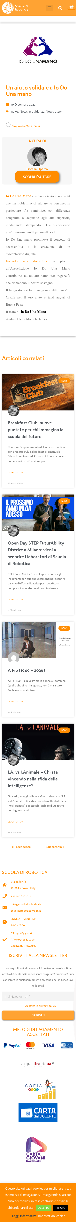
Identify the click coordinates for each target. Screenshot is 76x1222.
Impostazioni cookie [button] (51, 1216)
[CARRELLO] (71, 7)
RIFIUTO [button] (60, 1207)
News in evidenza (32, 111)
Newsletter (54, 111)
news (14, 111)
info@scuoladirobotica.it (26, 904)
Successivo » (55, 847)
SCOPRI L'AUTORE (37, 176)
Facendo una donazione (27, 261)
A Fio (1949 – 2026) (26, 670)
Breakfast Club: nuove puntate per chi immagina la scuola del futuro (36, 429)
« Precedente (21, 847)
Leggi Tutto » (15, 472)
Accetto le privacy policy (40, 1006)
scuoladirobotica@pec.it (26, 910)
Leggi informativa (24, 1216)
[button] (49, 8)
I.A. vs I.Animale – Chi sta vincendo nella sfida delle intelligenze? (33, 778)
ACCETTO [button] (43, 1207)
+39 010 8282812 (21, 896)
